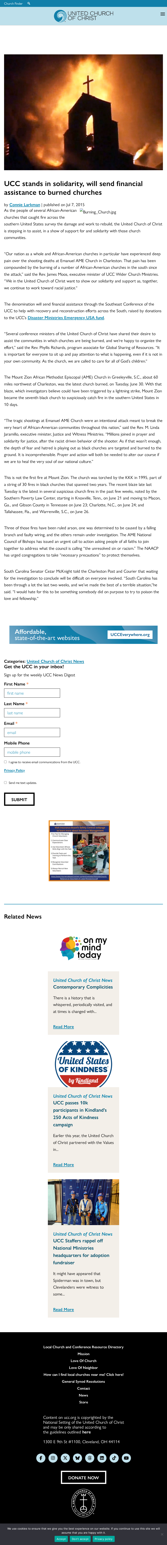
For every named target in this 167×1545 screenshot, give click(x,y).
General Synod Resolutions (83, 1381)
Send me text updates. (23, 782)
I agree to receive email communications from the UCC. (44, 762)
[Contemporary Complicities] (83, 948)
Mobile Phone (17, 742)
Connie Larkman (24, 204)
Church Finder (13, 3)
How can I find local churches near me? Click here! (84, 1374)
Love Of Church (84, 1360)
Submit (19, 799)
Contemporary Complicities (83, 986)
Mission (84, 1353)
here (86, 1432)
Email (11, 723)
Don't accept (80, 1539)
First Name (16, 683)
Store (83, 1402)
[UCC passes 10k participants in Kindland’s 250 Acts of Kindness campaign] (83, 1064)
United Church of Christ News (55, 661)
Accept (61, 1539)
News (83, 1395)
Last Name (16, 703)
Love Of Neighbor (83, 1367)
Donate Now (83, 1477)
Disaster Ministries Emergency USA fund (66, 317)
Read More (63, 1026)
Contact (83, 1388)
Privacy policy (104, 1539)
